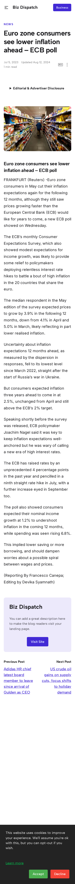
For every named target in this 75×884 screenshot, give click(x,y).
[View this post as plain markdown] (60, 64)
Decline (60, 874)
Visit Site (37, 642)
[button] (6, 7)
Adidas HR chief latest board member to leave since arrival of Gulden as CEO (18, 681)
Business (62, 7)
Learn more (15, 863)
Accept (38, 874)
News (8, 24)
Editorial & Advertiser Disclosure (38, 88)
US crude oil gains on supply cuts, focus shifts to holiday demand (56, 681)
